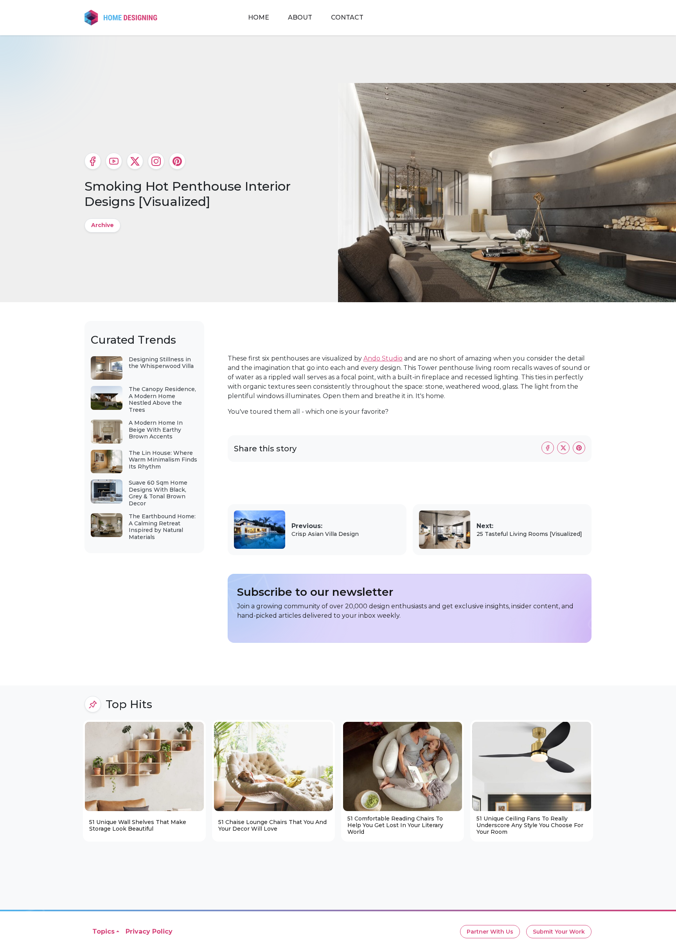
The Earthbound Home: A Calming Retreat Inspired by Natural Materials (162, 527)
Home (258, 17)
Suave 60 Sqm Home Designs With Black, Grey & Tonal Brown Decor (158, 493)
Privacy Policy (149, 931)
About (300, 17)
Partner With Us (490, 931)
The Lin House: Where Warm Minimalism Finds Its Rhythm (163, 459)
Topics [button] (103, 931)
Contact (347, 17)
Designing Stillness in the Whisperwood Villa (161, 363)
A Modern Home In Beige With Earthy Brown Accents (156, 429)
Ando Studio (383, 358)
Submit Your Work (559, 931)
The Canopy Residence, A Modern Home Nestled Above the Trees (162, 399)
